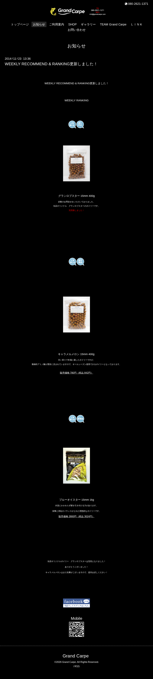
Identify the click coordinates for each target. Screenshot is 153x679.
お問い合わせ (77, 29)
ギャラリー (88, 24)
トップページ (20, 24)
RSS (77, 666)
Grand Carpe (76, 655)
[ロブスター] (76, 163)
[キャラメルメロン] (76, 331)
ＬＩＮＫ (137, 24)
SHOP (72, 24)
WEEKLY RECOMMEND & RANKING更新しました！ (51, 64)
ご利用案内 (56, 24)
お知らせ (39, 24)
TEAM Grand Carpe (113, 24)
